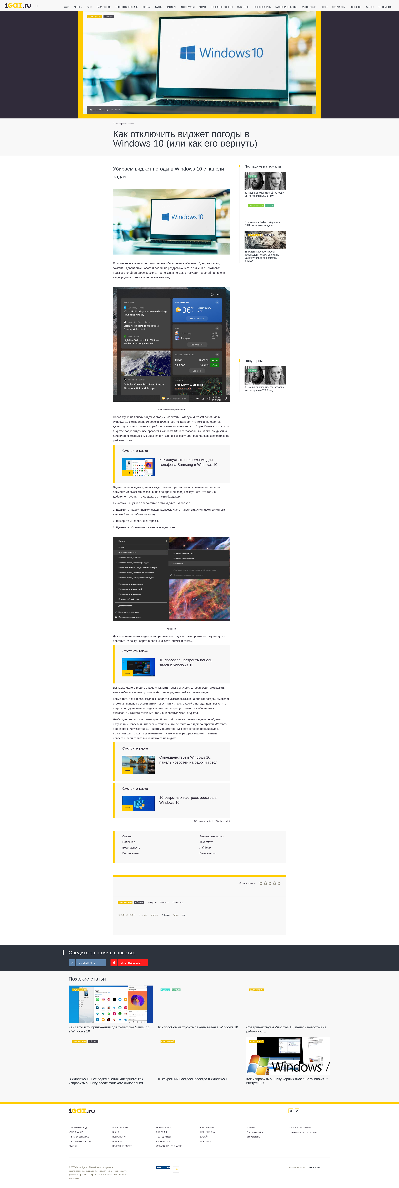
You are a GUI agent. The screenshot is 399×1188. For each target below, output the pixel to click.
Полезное (355, 7)
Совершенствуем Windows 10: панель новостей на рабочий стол (188, 759)
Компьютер (178, 902)
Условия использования (299, 1127)
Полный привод (78, 1127)
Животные (243, 7)
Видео (116, 1132)
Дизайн (203, 7)
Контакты (251, 1127)
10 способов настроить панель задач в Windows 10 (185, 662)
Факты (158, 7)
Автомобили (207, 1127)
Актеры (78, 7)
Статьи (146, 7)
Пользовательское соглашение (303, 1132)
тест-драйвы (163, 1137)
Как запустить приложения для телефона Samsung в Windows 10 (188, 462)
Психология (119, 1137)
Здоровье (162, 1132)
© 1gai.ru (166, 915)
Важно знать (309, 7)
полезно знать (262, 7)
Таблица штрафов (79, 1137)
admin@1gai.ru (253, 1137)
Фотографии (188, 7)
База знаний (104, 7)
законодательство (286, 7)
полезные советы (222, 7)
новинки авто (164, 1127)
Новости (117, 1141)
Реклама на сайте (255, 1132)
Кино (89, 7)
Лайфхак (171, 7)
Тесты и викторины (126, 7)
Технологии (385, 7)
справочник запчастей (169, 1146)
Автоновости (120, 1127)
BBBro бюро (314, 1167)
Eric (183, 915)
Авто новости (255, 206)
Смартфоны (338, 7)
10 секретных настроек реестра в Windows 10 (188, 800)
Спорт (324, 7)
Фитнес (369, 7)
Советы (269, 235)
